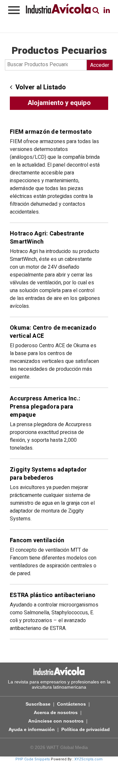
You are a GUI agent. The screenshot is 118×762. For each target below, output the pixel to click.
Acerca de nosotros (56, 712)
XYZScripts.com (88, 759)
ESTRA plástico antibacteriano (52, 595)
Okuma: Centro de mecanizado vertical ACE (53, 331)
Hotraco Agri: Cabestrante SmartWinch (47, 237)
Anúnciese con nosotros (56, 721)
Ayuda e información (32, 729)
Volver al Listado (40, 87)
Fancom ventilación (37, 540)
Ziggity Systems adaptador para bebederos (48, 473)
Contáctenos (71, 704)
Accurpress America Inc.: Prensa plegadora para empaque (45, 406)
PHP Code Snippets (32, 759)
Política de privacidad (85, 729)
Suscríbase (38, 704)
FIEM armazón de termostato (51, 131)
